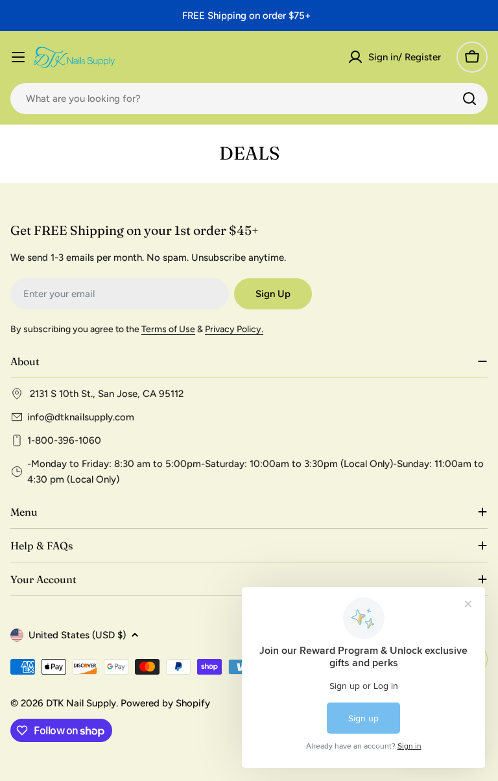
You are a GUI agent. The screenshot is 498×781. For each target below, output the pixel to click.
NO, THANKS (365, 509)
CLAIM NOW (366, 472)
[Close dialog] (466, 301)
